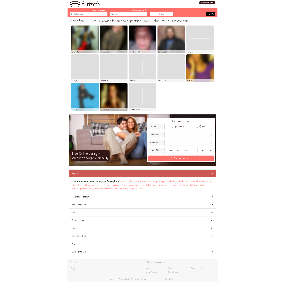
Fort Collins (76, 185)
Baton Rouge (152, 181)
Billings (162, 181)
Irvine (131, 185)
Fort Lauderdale (89, 185)
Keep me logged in (99, 9)
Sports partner (78, 220)
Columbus (190, 181)
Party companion (79, 204)
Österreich (135, 279)
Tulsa (125, 188)
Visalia (141, 188)
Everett (208, 181)
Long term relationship (81, 196)
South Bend (87, 188)
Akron (123, 181)
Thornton (118, 188)
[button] (207, 2)
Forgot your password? (138, 9)
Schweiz (144, 279)
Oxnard (185, 185)
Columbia (180, 181)
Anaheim (130, 181)
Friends (75, 228)
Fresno (100, 185)
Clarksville (170, 181)
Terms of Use (196, 268)
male (204, 126)
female (181, 126)
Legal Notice (151, 271)
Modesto (162, 185)
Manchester (140, 185)
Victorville (132, 188)
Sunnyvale (108, 188)
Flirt (73, 212)
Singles (75, 173)
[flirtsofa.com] (85, 4)
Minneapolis (151, 185)
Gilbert (107, 185)
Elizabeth (200, 181)
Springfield (98, 188)
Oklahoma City (174, 185)
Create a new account (183, 158)
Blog (147, 268)
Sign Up (211, 13)
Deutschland (124, 279)
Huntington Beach (120, 185)
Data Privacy (173, 271)
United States (169, 279)
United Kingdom (156, 279)
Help (170, 268)
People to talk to (79, 236)
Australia (113, 279)
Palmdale (194, 185)
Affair (74, 243)
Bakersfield (140, 181)
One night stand (79, 251)
